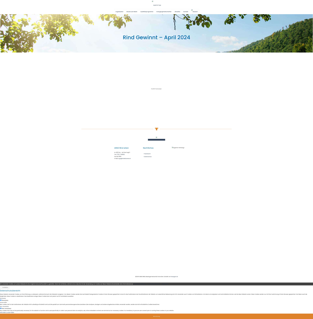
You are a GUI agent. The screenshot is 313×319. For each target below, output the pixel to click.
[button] (156, 316)
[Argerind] (156, 4)
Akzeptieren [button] (165, 284)
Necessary (5, 300)
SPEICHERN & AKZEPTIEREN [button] (7, 312)
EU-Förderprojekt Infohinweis (156, 140)
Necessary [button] (3, 298)
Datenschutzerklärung (139, 284)
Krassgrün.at (174, 276)
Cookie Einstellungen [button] (154, 284)
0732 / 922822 (121, 154)
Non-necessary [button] (4, 306)
